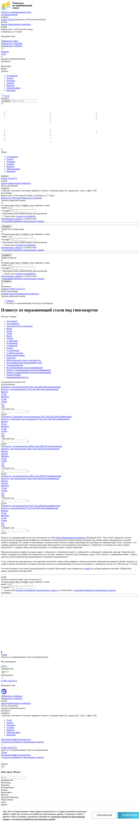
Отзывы (10, 83)
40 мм (54, 112)
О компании (12, 76)
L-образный (103, 114)
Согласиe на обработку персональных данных (22, 742)
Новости (11, 85)
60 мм (54, 114)
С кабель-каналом (14, 132)
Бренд (96, 126)
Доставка (11, 80)
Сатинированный (60, 132)
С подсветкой (13, 137)
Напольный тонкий (15, 140)
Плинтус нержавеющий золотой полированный (29, 372)
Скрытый (11, 135)
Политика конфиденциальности (16, 739)
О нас (9, 720)
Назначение (8, 108)
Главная (10, 301)
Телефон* (5, 587)
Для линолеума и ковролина (19, 114)
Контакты (11, 90)
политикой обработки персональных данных (23, 221)
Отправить (6, 227)
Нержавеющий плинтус (108, 130)
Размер (51, 108)
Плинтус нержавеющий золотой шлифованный (29, 370)
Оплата (10, 78)
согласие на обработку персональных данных (18, 217)
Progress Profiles (105, 132)
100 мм (55, 122)
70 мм (54, 117)
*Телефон (5, 211)
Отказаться (104, 815)
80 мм (54, 119)
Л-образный (103, 117)
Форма (97, 108)
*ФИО (4, 208)
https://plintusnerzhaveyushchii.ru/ (71, 537)
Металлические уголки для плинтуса (22, 130)
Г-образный (103, 112)
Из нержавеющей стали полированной (69, 135)
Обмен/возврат (13, 88)
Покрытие (53, 126)
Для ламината (13, 112)
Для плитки (12, 117)
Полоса (101, 119)
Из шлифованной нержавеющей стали (69, 130)
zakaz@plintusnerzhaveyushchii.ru (16, 24)
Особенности (10, 126)
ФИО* (4, 584)
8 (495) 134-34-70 (9, 19)
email (87, 568)
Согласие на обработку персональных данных (33, 819)
